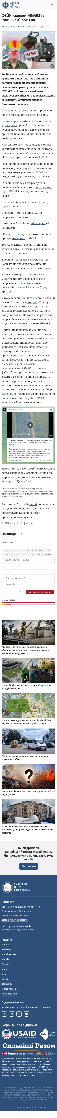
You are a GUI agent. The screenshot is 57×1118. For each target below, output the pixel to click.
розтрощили (44, 187)
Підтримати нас (9, 989)
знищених (18, 238)
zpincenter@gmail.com (19, 911)
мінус (46, 202)
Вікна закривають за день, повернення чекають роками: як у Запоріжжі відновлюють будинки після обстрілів (28, 829)
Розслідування (9, 954)
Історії (5, 969)
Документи (7, 984)
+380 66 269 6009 (19, 915)
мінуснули (38, 223)
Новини (5, 944)
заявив (22, 153)
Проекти (6, 964)
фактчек (28, 523)
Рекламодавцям (9, 993)
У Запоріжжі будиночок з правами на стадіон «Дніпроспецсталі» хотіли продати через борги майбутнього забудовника (25, 650)
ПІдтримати (28, 866)
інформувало (24, 168)
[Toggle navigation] (52, 5)
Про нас (6, 979)
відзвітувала (9, 125)
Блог (4, 974)
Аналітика (7, 949)
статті (33, 504)
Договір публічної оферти (15, 920)
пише (5, 398)
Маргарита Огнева (13, 26)
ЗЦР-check (11, 523)
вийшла (7, 359)
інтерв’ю (32, 302)
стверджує (15, 381)
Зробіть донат (8, 1007)
